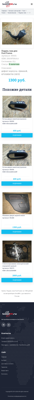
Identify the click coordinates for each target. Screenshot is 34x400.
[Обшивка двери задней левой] (17, 203)
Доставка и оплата (7, 364)
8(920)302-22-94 (13, 341)
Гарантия (4, 367)
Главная (4, 11)
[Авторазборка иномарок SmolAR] (9, 4)
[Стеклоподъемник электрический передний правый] (17, 251)
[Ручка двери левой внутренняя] (17, 106)
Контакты (4, 374)
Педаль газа (22, 13)
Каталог (4, 360)
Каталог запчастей (14, 11)
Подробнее (17, 135)
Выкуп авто (4, 370)
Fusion (4, 13)
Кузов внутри (12, 13)
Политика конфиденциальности (17, 396)
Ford (23, 11)
